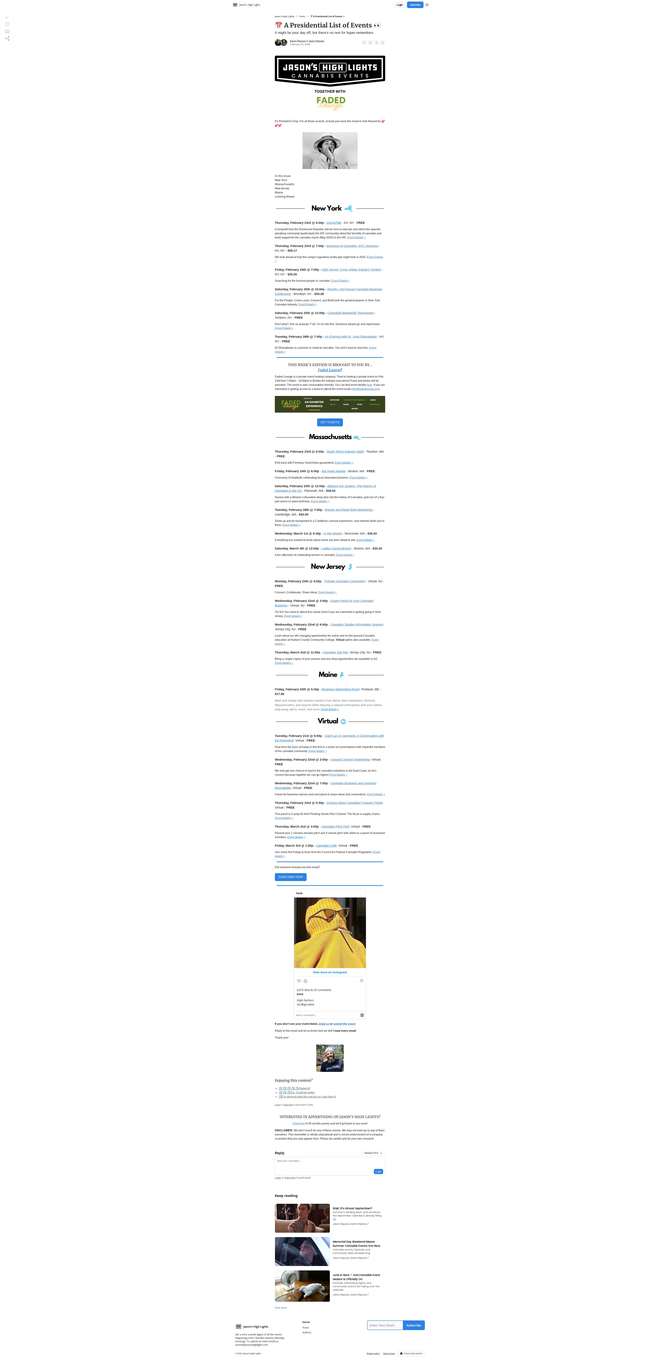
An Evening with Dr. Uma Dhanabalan (351, 336)
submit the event (344, 1023)
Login (400, 4)
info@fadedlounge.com (365, 389)
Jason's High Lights (284, 16)
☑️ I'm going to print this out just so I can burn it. (307, 1096)
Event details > (344, 462)
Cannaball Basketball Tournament (350, 313)
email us (323, 1023)
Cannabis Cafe (326, 845)
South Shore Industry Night (345, 451)
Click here (299, 1123)
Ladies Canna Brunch (336, 548)
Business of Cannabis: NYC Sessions (352, 246)
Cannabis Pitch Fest (335, 826)
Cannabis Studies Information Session (357, 624)
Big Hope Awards (333, 471)
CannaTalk (334, 223)
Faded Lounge (329, 370)
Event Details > (356, 237)
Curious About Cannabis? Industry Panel (354, 803)
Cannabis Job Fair (335, 652)
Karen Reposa (298, 41)
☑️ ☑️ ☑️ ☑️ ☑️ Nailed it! (294, 1088)
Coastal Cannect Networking (350, 759)
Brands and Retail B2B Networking (348, 510)
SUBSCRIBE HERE (290, 877)
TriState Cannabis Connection (344, 581)
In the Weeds (333, 533)
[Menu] (427, 4)
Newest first (371, 1152)
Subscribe (415, 4)
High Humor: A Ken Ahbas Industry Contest (351, 269)
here (369, 384)
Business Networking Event (340, 689)
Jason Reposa (316, 41)
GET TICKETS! (330, 422)
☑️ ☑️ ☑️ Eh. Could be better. (297, 1092)
